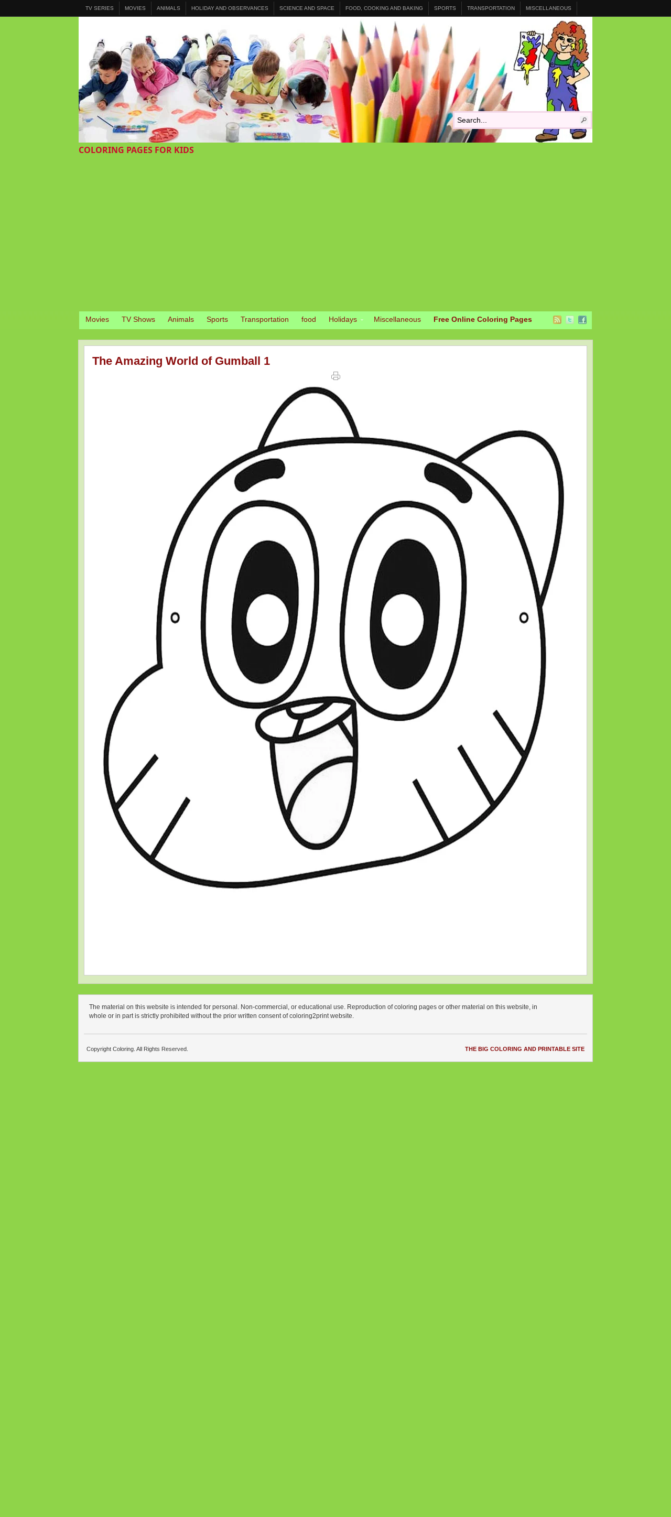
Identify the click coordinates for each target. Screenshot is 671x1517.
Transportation (491, 8)
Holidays (339, 321)
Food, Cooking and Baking (384, 8)
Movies (135, 8)
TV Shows (138, 319)
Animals (168, 8)
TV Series (99, 8)
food (308, 319)
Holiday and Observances (229, 8)
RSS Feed (557, 320)
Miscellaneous (548, 8)
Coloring (335, 80)
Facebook (582, 320)
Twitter (570, 320)
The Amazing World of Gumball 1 (181, 360)
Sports (445, 8)
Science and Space (306, 8)
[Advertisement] (335, 232)
